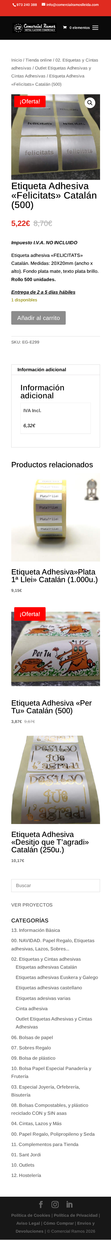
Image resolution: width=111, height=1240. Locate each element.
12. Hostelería (26, 1175)
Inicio (16, 60)
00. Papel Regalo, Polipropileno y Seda (53, 1134)
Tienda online (38, 60)
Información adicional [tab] (41, 369)
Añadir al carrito (38, 318)
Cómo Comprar (59, 1223)
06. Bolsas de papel (32, 1037)
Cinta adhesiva (32, 1008)
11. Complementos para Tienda (44, 1144)
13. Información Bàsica (35, 930)
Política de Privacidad (76, 1215)
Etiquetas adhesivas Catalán (46, 967)
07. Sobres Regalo (31, 1047)
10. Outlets (22, 1165)
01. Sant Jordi (26, 1154)
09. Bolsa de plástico (33, 1058)
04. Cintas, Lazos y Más (36, 1123)
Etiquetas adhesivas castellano (49, 987)
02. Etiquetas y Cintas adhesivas (46, 959)
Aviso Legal (28, 1223)
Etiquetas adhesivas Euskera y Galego (57, 977)
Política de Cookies (30, 1215)
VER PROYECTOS (32, 904)
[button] (90, 103)
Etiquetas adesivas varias (43, 998)
